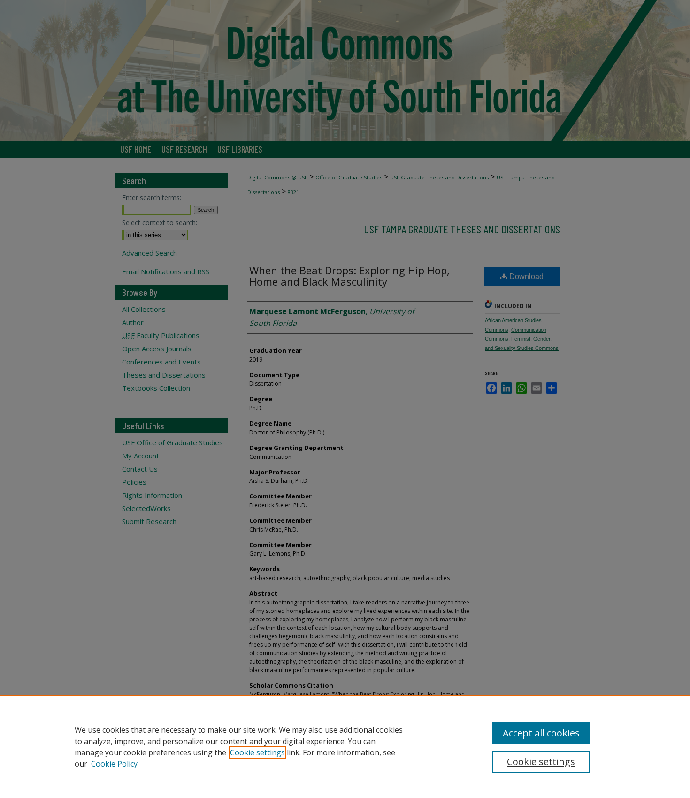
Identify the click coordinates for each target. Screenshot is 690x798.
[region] (345, 746)
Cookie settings (257, 752)
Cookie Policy (114, 764)
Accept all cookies (541, 733)
